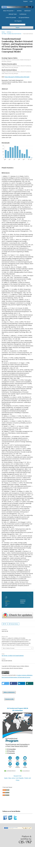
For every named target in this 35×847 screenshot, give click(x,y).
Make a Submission (9, 692)
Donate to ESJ (9, 699)
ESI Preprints (18, 21)
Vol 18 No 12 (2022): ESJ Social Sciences (11, 33)
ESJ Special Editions (24, 17)
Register (25, 1)
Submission (27, 10)
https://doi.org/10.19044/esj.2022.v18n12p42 (17, 77)
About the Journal (8, 10)
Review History (14, 624)
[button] (5, 683)
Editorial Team (13, 14)
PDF (5, 624)
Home (3, 32)
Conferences (22, 14)
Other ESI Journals (11, 17)
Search (17, 27)
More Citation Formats (8, 648)
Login (31, 1)
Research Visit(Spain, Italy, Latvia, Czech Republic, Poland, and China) (17, 778)
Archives (19, 10)
